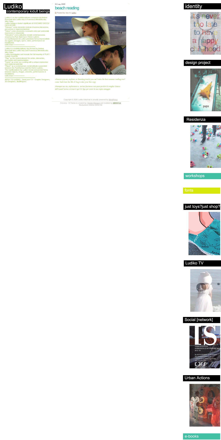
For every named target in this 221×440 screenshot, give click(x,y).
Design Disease (93, 103)
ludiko (74, 13)
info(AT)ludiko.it (31, 45)
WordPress (113, 100)
